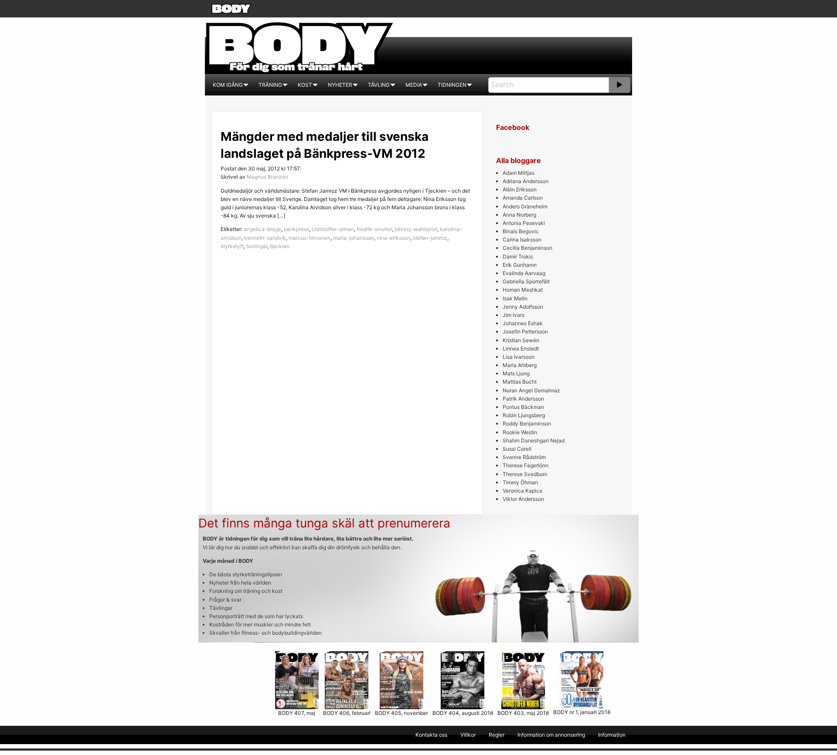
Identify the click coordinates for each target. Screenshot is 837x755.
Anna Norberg (519, 214)
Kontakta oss (431, 734)
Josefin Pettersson (525, 331)
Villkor (468, 734)
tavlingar (256, 246)
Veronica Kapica (522, 490)
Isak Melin (515, 298)
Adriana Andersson (525, 181)
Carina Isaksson (522, 239)
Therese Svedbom (525, 474)
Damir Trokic (518, 256)
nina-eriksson (393, 238)
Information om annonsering (551, 734)
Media (413, 85)
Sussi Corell (517, 449)
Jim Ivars (513, 315)
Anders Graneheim (525, 206)
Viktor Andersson (523, 499)
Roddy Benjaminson (527, 423)
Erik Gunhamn (520, 265)
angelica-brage (262, 229)
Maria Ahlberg (520, 365)
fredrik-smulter (374, 229)
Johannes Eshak (523, 323)
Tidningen (452, 85)
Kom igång (228, 85)
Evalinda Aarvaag (524, 273)
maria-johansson (353, 238)
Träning (270, 85)
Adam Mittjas (518, 173)
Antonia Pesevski (524, 223)
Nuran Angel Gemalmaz (531, 390)
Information (612, 734)
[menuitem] (228, 85)
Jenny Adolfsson (523, 306)
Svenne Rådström (524, 457)
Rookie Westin (520, 432)
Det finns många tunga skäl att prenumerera (324, 523)
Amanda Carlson (523, 197)
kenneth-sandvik (265, 238)
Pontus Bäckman (523, 407)
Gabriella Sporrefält (526, 281)
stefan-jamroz (430, 238)
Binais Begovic (521, 231)
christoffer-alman (333, 229)
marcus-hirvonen (309, 238)
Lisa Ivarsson (518, 357)
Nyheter (340, 85)
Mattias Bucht (520, 381)
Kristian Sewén (521, 340)
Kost (305, 85)
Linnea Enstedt (521, 348)
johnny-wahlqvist (416, 229)
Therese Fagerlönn (525, 465)
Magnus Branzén (267, 176)
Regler (496, 734)
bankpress (296, 229)
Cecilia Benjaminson (527, 248)
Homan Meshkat (523, 289)
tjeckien (279, 246)
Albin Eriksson (520, 189)
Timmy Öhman (520, 482)
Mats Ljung (516, 373)
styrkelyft (232, 246)
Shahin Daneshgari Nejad (534, 440)
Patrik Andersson (523, 398)
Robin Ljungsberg (524, 415)
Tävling (379, 85)
